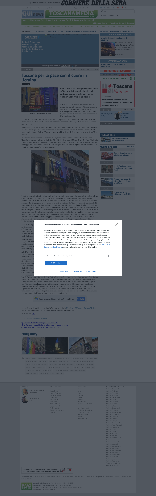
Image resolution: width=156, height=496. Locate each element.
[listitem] (78, 256)
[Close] (117, 225)
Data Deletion (65, 271)
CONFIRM (55, 263)
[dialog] (78, 248)
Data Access (78, 271)
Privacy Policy (91, 271)
